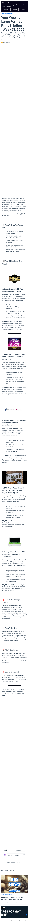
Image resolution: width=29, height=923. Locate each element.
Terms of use (19, 5)
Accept (6, 9)
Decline (23, 9)
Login (8, 862)
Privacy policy (10, 5)
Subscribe (13, 862)
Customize (14, 9)
